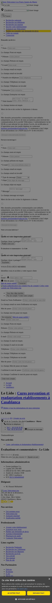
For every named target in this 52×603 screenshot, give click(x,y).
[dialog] (26, 589)
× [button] (49, 579)
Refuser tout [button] (38, 593)
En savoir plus (22, 589)
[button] (26, 599)
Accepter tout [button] (14, 593)
